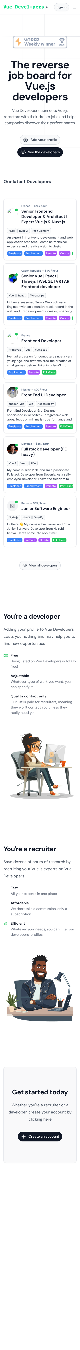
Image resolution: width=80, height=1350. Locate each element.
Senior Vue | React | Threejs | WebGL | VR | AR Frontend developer (45, 281)
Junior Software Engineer (45, 508)
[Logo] (24, 7)
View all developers (43, 565)
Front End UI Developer (43, 395)
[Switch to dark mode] (47, 7)
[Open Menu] (74, 7)
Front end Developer (41, 340)
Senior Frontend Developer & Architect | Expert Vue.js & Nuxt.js (44, 217)
